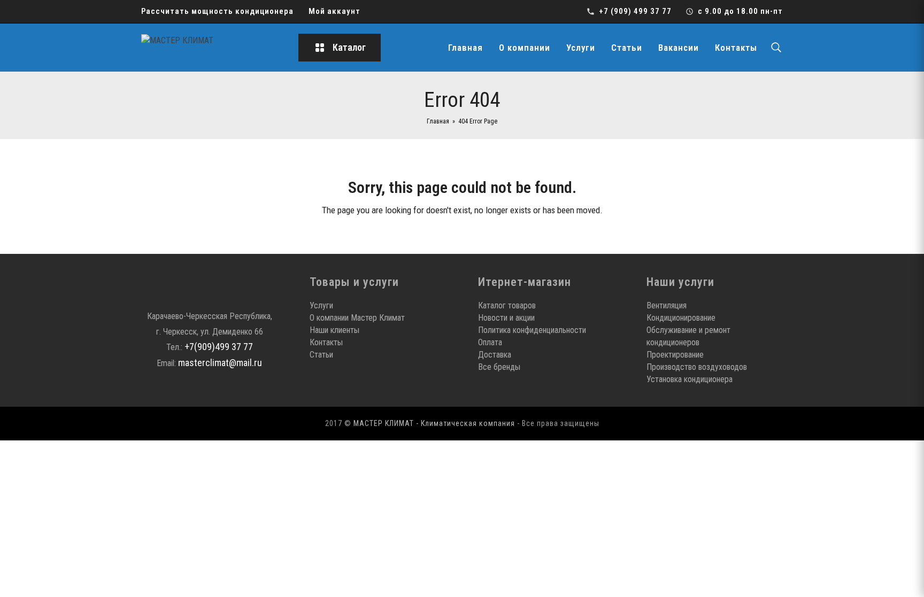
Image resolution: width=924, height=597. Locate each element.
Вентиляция (666, 305)
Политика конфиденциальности (532, 330)
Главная (465, 47)
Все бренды (499, 367)
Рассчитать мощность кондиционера (217, 11)
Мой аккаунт (334, 11)
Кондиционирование (680, 318)
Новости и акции (506, 318)
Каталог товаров (507, 305)
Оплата (490, 342)
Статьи (626, 47)
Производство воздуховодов (696, 367)
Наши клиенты (334, 330)
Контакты (736, 47)
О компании (524, 47)
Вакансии (678, 47)
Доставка (494, 355)
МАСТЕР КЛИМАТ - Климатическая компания (434, 423)
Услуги (580, 47)
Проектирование (675, 355)
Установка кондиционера (689, 379)
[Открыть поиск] (776, 47)
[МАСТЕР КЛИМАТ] (210, 47)
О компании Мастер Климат (357, 318)
